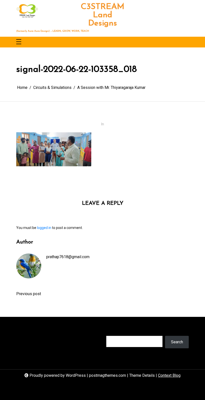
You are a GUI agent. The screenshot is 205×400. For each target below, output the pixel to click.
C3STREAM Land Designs (102, 15)
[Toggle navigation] (18, 42)
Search (112, 330)
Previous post (28, 293)
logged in (44, 228)
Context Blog (169, 375)
